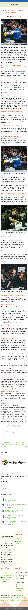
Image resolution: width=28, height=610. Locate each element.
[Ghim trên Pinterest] (18, 426)
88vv (23, 597)
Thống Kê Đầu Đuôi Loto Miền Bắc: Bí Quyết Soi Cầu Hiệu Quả (15, 505)
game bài (6, 597)
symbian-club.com (18, 608)
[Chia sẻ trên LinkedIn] (20, 426)
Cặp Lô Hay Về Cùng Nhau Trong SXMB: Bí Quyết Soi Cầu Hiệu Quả (15, 499)
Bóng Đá (3, 485)
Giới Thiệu (4, 572)
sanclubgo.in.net (4, 600)
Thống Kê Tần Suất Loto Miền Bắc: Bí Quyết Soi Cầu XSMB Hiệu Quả (15, 516)
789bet (1, 597)
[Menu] (2, 4)
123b (16, 595)
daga (8, 599)
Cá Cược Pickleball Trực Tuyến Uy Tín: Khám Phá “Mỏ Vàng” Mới (7, 444)
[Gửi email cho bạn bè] (15, 426)
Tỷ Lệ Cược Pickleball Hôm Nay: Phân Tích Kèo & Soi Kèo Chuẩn (20, 444)
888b (17, 597)
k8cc (14, 599)
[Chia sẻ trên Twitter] (13, 426)
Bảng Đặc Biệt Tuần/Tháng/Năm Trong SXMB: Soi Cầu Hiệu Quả (14, 511)
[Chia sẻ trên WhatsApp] (8, 426)
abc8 (5, 599)
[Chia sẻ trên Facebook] (10, 426)
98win (19, 595)
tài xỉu (10, 597)
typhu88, (13, 600)
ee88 (11, 599)
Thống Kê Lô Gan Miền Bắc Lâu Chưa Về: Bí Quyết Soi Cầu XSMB (15, 522)
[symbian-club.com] (14, 4)
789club (2, 599)
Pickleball (14, 9)
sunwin (26, 597)
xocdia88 (18, 600)
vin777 (1, 602)
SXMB (2, 491)
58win (22, 595)
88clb (19, 597)
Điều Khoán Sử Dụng (7, 577)
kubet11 (18, 599)
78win (13, 597)
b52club (23, 600)
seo (20, 16)
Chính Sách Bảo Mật (7, 575)
